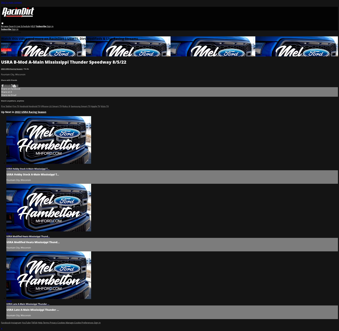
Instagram (16, 322)
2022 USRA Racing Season (12, 69)
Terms (46, 322)
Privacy (53, 322)
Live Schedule (23, 26)
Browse (5, 26)
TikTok (34, 322)
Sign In (15, 29)
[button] (2, 23)
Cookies (61, 322)
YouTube (26, 322)
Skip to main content (11, 2)
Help (40, 322)
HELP (33, 26)
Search (12, 26)
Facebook (6, 85)
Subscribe (6, 49)
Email (15, 85)
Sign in (50, 26)
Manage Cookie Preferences (80, 322)
